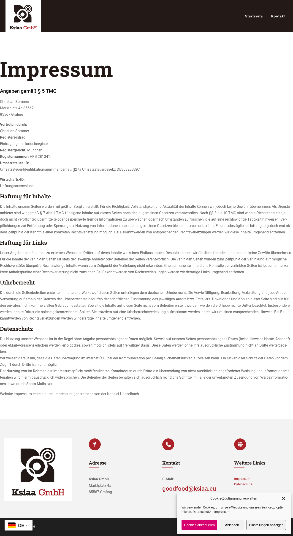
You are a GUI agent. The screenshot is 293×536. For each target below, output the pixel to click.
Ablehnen (232, 525)
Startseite (254, 16)
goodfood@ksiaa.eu (189, 488)
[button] (283, 498)
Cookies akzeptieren (199, 525)
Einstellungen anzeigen (266, 525)
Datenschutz (202, 512)
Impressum (222, 512)
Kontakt (278, 16)
